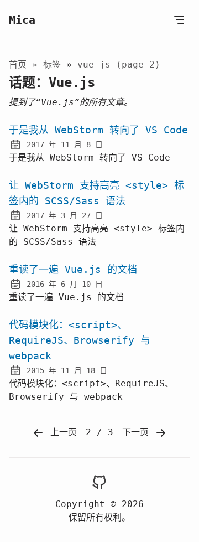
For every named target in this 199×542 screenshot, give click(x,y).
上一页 (61, 432)
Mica (22, 20)
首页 (18, 64)
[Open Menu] (179, 20)
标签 (54, 64)
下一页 (138, 432)
